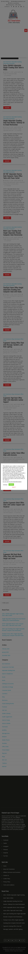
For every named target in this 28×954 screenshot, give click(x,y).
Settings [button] (5, 484)
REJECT (14, 487)
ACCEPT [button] (11, 484)
